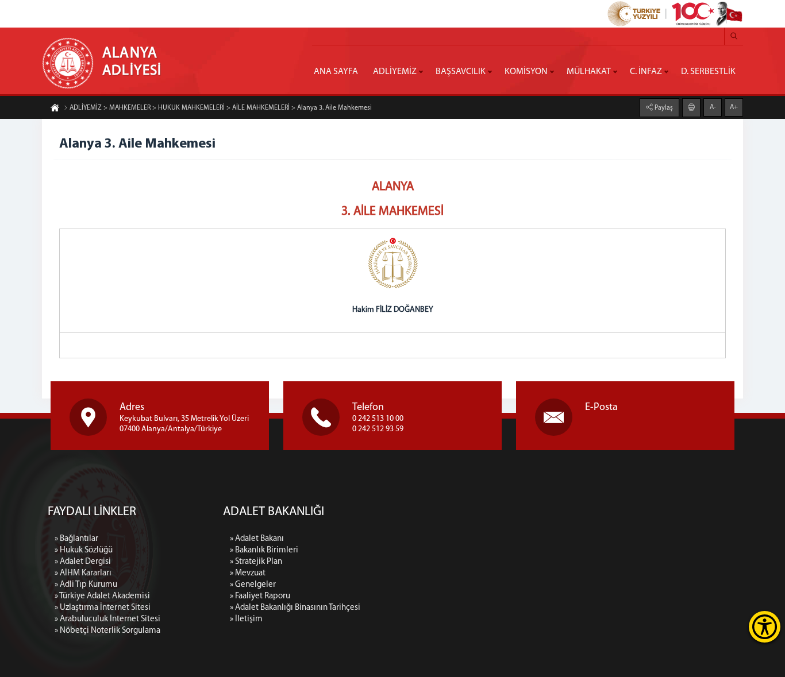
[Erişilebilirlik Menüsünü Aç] (764, 627)
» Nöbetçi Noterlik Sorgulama (107, 630)
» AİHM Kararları (83, 573)
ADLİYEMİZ (395, 71)
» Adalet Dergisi (83, 562)
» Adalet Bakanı (257, 539)
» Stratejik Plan (256, 562)
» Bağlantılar (76, 539)
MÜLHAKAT (589, 71)
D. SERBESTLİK (708, 71)
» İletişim (246, 619)
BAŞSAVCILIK (461, 71)
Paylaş (663, 108)
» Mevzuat (247, 573)
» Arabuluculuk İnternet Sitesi (107, 619)
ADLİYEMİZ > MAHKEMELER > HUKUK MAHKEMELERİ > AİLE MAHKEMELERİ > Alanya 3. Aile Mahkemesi (221, 108)
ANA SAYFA (336, 71)
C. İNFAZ (646, 71)
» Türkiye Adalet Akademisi (102, 596)
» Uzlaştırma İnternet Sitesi (103, 608)
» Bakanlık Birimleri (264, 550)
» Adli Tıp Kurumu (86, 585)
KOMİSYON (526, 71)
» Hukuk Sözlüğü (84, 550)
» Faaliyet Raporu (260, 596)
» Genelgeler (253, 585)
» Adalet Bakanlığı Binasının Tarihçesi (295, 608)
